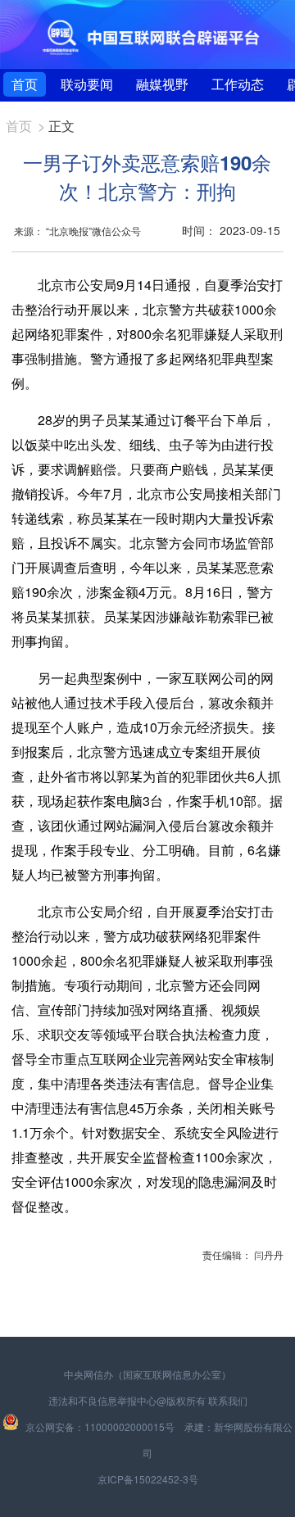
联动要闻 (87, 84)
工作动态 (237, 84)
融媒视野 (162, 84)
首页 (24, 84)
